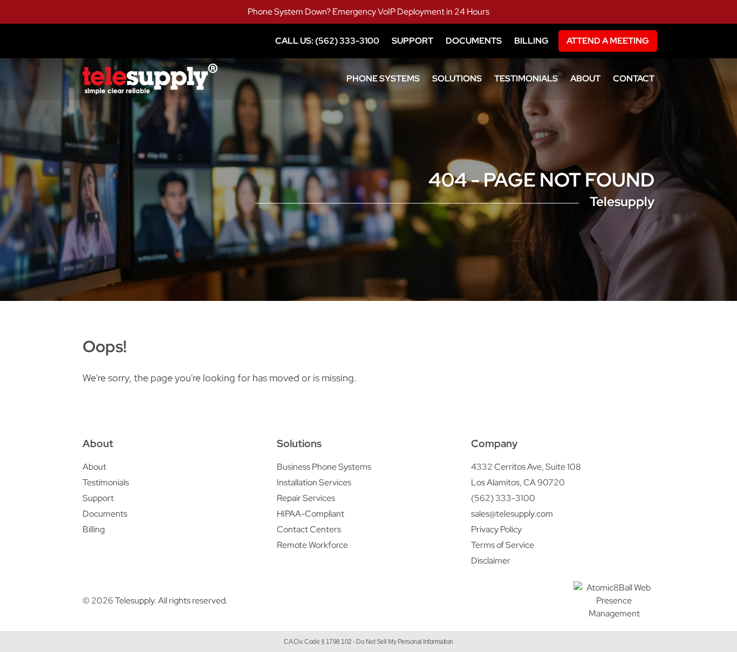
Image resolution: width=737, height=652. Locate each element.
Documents (474, 40)
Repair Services (306, 498)
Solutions (457, 78)
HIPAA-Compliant (310, 513)
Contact (633, 78)
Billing (531, 40)
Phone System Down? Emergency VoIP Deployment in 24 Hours (368, 11)
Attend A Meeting (608, 40)
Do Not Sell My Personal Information (404, 642)
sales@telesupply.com (512, 513)
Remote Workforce (312, 545)
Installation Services (314, 482)
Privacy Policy (496, 529)
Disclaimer (490, 560)
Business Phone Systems (324, 466)
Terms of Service (502, 545)
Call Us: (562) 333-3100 (327, 40)
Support (412, 40)
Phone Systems (383, 78)
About (585, 78)
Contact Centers (309, 529)
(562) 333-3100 (503, 498)
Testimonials (526, 78)
